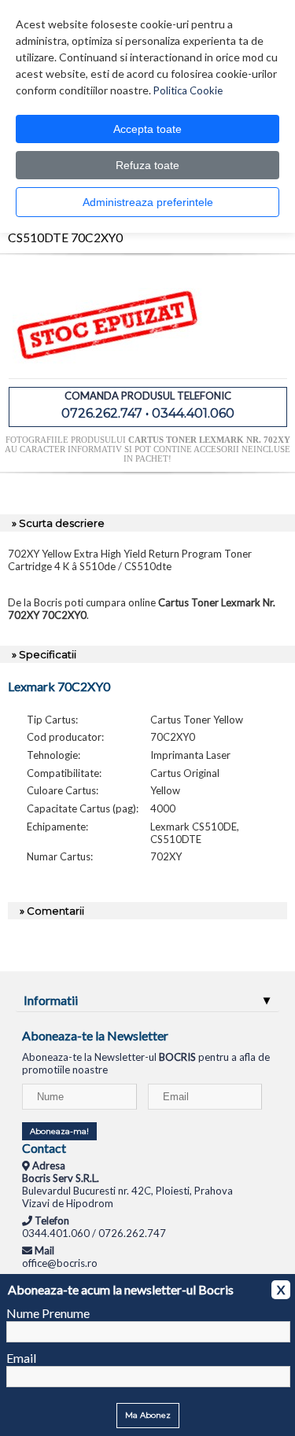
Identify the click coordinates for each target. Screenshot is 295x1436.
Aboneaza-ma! (59, 1131)
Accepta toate (147, 129)
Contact (44, 1147)
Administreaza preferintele (148, 202)
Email (21, 1357)
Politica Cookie (188, 90)
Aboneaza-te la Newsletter (95, 1035)
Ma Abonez (148, 1415)
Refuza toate (147, 165)
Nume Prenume (48, 1312)
